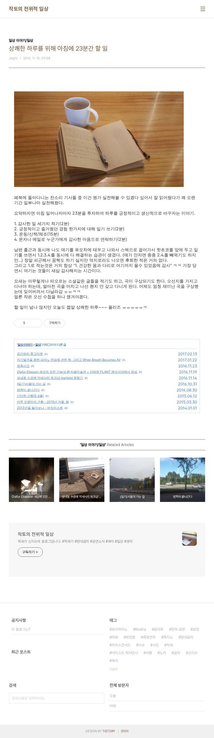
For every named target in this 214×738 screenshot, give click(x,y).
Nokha (140, 629)
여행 (149, 653)
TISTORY (108, 731)
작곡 (170, 645)
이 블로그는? (20, 629)
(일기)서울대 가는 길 (31, 384)
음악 (177, 653)
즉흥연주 (149, 637)
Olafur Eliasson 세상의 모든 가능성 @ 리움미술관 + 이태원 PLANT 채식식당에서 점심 (77, 372)
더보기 (113, 669)
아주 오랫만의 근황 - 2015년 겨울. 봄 (43, 402)
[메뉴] (203, 9)
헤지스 (168, 637)
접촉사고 (23, 366)
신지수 (192, 653)
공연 (196, 629)
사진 (155, 645)
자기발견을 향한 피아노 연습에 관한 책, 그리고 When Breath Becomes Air (69, 360)
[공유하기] (30, 323)
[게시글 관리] (36, 323)
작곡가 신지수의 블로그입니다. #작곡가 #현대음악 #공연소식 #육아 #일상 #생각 (75, 541)
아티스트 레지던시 (125, 653)
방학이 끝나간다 (28, 390)
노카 (163, 653)
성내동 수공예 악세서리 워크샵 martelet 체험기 (50, 378)
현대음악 (187, 637)
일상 (38, 345)
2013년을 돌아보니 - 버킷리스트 (40, 408)
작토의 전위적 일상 (28, 9)
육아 (115, 661)
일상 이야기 (24, 345)
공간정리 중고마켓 (30, 354)
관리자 (125, 731)
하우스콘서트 (121, 645)
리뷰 (115, 637)
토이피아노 (119, 629)
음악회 (158, 629)
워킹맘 (130, 637)
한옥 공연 (178, 629)
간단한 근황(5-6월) (30, 396)
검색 (99, 698)
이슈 (141, 645)
